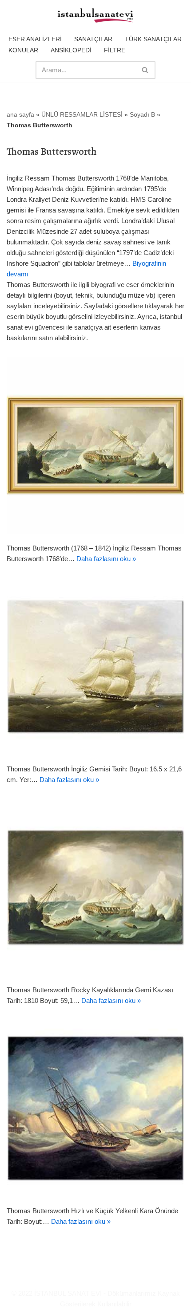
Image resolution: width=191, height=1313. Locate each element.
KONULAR (23, 50)
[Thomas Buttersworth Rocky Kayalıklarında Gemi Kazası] (95, 887)
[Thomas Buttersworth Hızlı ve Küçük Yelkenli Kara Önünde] (95, 1108)
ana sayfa (20, 114)
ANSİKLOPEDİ (71, 50)
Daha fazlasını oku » (106, 558)
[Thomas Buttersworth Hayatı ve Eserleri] (95, 445)
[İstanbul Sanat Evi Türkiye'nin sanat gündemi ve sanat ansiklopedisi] (95, 16)
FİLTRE (114, 50)
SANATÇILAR (93, 39)
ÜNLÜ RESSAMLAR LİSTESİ (82, 114)
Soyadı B (142, 114)
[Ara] (145, 70)
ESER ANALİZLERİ (35, 39)
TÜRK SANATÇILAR (153, 39)
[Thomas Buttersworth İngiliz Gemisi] (95, 666)
